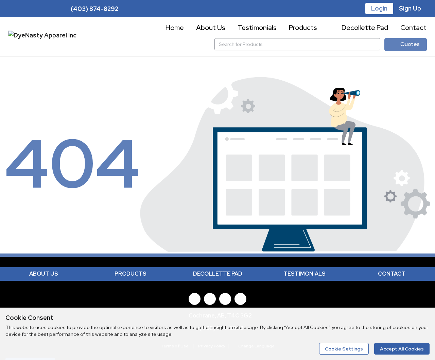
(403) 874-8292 (93, 9)
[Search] (374, 44)
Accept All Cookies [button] (402, 349)
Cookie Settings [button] (344, 349)
